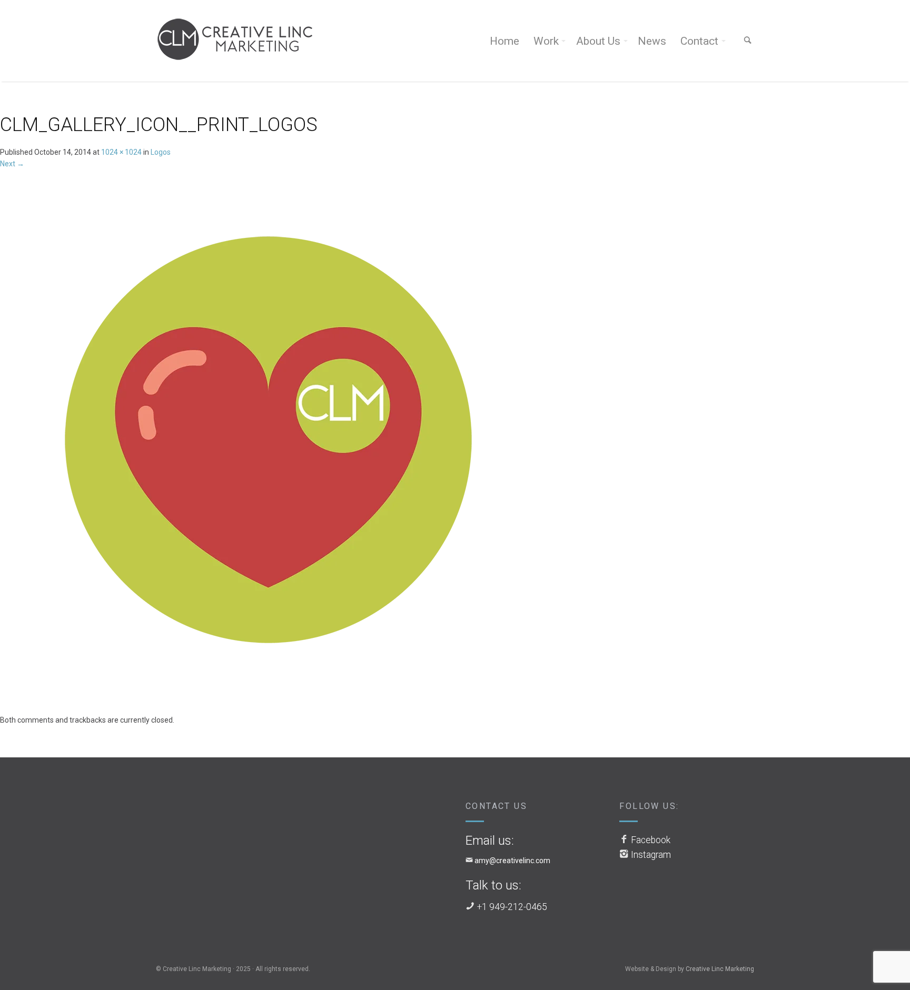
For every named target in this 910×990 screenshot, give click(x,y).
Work (546, 41)
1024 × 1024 (121, 152)
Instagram (651, 854)
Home (504, 41)
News (652, 41)
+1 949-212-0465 (512, 907)
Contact (699, 41)
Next (12, 163)
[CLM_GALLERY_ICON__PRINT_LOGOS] (269, 441)
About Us (598, 41)
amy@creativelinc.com (512, 860)
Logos (161, 152)
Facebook (650, 840)
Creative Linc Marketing (720, 969)
